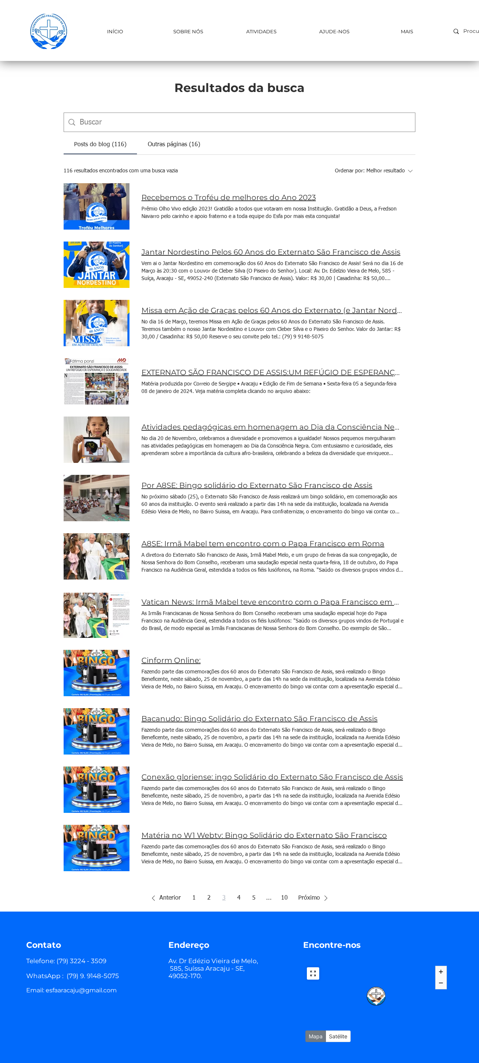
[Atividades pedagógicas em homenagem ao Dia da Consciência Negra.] (96, 440)
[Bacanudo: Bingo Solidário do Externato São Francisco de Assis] (96, 731)
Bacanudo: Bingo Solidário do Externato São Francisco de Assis (259, 718)
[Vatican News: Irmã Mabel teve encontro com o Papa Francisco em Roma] (96, 615)
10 (284, 898)
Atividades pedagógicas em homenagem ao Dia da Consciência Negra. (272, 427)
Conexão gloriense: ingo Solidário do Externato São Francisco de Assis (272, 776)
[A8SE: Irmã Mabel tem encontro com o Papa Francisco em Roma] (96, 556)
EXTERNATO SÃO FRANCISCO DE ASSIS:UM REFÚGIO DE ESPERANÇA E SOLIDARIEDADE (272, 372)
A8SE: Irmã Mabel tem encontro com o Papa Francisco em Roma (262, 543)
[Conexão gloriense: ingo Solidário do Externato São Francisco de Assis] (96, 789)
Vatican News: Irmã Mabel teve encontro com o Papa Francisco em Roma (272, 601)
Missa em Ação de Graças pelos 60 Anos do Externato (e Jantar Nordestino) (272, 310)
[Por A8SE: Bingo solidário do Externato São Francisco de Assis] (96, 498)
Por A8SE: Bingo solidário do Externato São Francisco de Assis (256, 485)
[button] (165, 898)
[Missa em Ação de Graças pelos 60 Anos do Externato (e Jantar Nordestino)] (96, 323)
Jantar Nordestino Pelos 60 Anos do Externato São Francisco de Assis (270, 252)
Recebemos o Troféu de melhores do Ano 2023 (228, 197)
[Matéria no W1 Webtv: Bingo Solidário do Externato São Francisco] (96, 848)
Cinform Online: (171, 660)
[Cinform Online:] (96, 673)
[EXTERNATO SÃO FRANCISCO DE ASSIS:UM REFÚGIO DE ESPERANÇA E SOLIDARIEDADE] (96, 381)
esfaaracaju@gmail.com (81, 990)
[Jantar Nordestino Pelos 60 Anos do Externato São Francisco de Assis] (96, 265)
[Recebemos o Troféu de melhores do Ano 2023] (96, 206)
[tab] (100, 144)
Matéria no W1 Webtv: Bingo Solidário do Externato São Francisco (264, 835)
